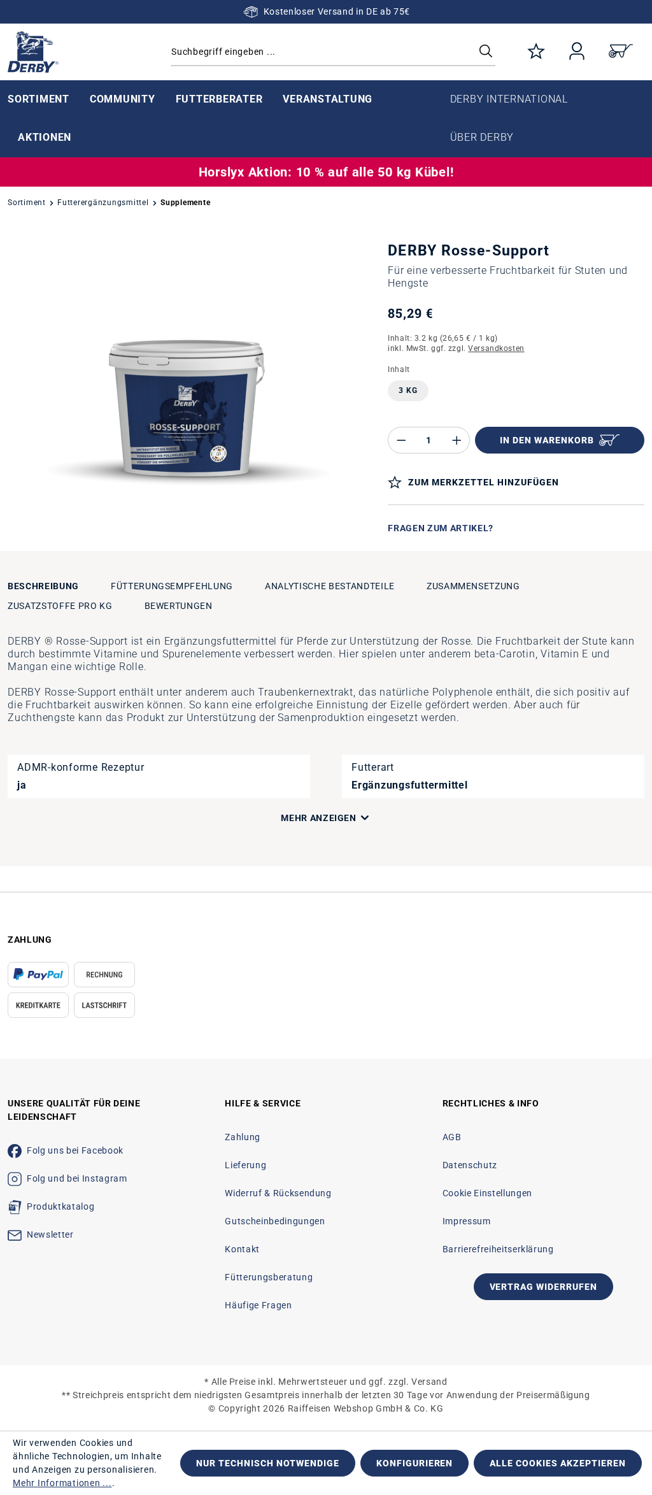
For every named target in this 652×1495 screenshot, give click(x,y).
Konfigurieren (414, 1463)
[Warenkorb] (620, 51)
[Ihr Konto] (576, 51)
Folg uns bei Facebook (75, 1150)
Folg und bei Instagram (77, 1178)
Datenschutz (470, 1165)
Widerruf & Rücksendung (278, 1193)
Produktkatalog (60, 1206)
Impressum (467, 1221)
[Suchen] (485, 51)
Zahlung (242, 1137)
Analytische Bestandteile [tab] (330, 586)
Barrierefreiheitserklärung (498, 1249)
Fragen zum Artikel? (440, 528)
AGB (452, 1137)
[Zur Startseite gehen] (81, 52)
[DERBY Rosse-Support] (190, 398)
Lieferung (245, 1165)
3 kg (408, 390)
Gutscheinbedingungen (275, 1221)
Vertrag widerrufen (544, 1287)
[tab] (43, 586)
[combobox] (333, 51)
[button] (215, 818)
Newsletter (50, 1234)
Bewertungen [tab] (179, 606)
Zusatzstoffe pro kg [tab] (60, 606)
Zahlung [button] (30, 939)
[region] (190, 399)
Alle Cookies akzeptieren (558, 1463)
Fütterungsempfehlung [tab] (172, 586)
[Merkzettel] (536, 51)
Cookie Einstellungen (487, 1193)
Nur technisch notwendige (267, 1463)
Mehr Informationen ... (62, 1483)
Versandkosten (496, 348)
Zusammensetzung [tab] (473, 586)
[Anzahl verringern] (401, 440)
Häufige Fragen (258, 1305)
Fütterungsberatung (269, 1277)
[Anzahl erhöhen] (457, 440)
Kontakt (242, 1249)
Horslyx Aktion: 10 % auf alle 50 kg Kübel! (326, 172)
